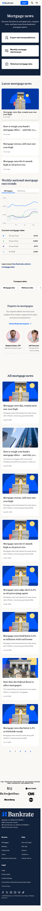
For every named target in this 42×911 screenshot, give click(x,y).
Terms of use (6, 886)
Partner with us (26, 858)
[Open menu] (36, 3)
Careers (24, 850)
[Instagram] (11, 892)
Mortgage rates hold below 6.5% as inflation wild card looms (19, 638)
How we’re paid (26, 842)
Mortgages (5, 842)
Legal (3, 870)
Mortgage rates (9, 288)
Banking (4, 846)
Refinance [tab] (21, 191)
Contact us (25, 854)
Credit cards (5, 850)
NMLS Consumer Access (10, 822)
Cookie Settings (7, 878)
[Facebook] (3, 892)
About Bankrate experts (19, 324)
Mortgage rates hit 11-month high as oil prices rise (17, 163)
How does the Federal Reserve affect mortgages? (18, 684)
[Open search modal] (32, 3)
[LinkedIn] (15, 892)
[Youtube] (19, 892)
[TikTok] (23, 892)
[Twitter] (7, 892)
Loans (3, 854)
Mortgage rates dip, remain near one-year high (20, 113)
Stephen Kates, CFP (13, 346)
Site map (24, 846)
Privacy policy (6, 874)
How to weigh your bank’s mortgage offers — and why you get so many (19, 130)
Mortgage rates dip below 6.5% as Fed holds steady (19, 730)
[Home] (8, 3)
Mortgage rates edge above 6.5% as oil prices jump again (19, 592)
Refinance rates (27, 288)
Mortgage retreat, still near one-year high (19, 146)
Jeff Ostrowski (34, 346)
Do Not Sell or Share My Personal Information (16, 882)
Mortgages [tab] (8, 191)
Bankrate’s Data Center (9, 858)
